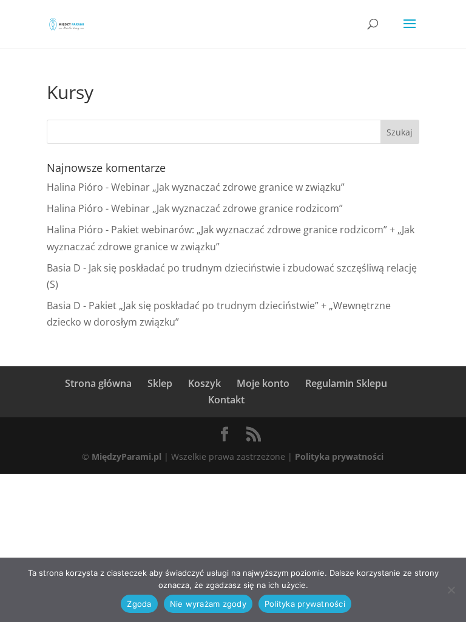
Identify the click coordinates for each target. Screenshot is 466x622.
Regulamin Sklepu (346, 383)
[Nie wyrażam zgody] (451, 590)
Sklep (159, 383)
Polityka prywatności (339, 456)
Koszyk (204, 383)
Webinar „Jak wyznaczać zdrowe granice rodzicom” (227, 208)
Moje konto (263, 383)
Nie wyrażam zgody (208, 604)
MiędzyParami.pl (126, 456)
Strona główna (98, 383)
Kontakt (226, 399)
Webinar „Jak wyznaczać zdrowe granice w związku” (228, 187)
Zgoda (139, 604)
